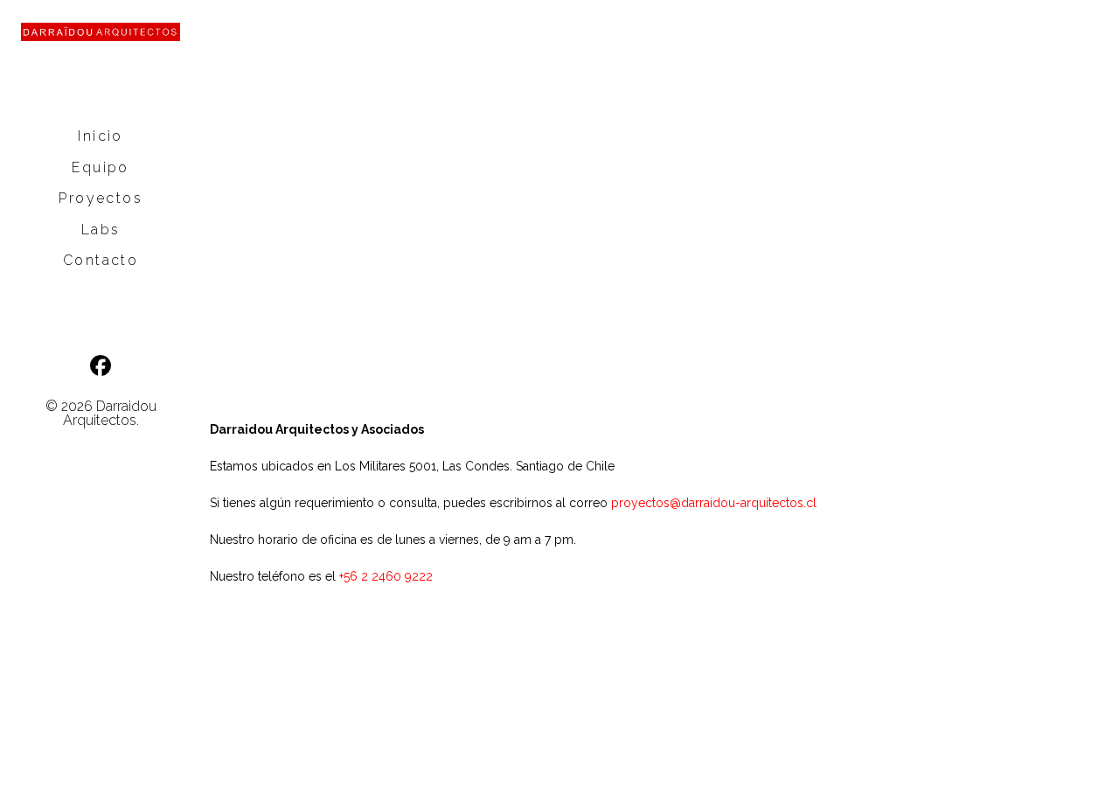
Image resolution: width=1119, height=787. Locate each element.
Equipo (100, 167)
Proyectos (100, 198)
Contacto (100, 260)
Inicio (100, 136)
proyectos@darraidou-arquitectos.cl (714, 503)
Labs (101, 229)
